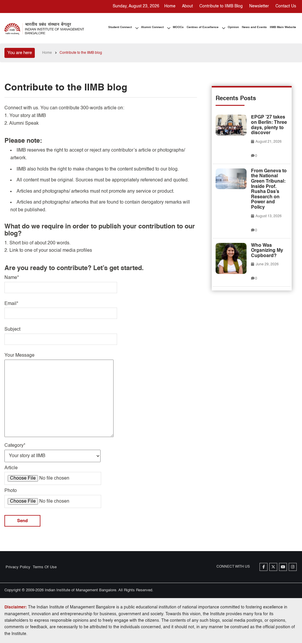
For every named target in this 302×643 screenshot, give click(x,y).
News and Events (254, 27)
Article (11, 468)
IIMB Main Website (283, 27)
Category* (14, 445)
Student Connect (120, 27)
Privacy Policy (18, 567)
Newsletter (259, 6)
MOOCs (178, 27)
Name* (11, 277)
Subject (12, 329)
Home (169, 6)
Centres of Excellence (203, 27)
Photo (10, 490)
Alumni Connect (152, 27)
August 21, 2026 (268, 142)
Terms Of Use (45, 567)
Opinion (233, 27)
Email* (11, 303)
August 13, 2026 (268, 216)
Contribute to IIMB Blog (221, 6)
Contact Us (285, 6)
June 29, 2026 (267, 264)
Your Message (19, 355)
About (187, 6)
